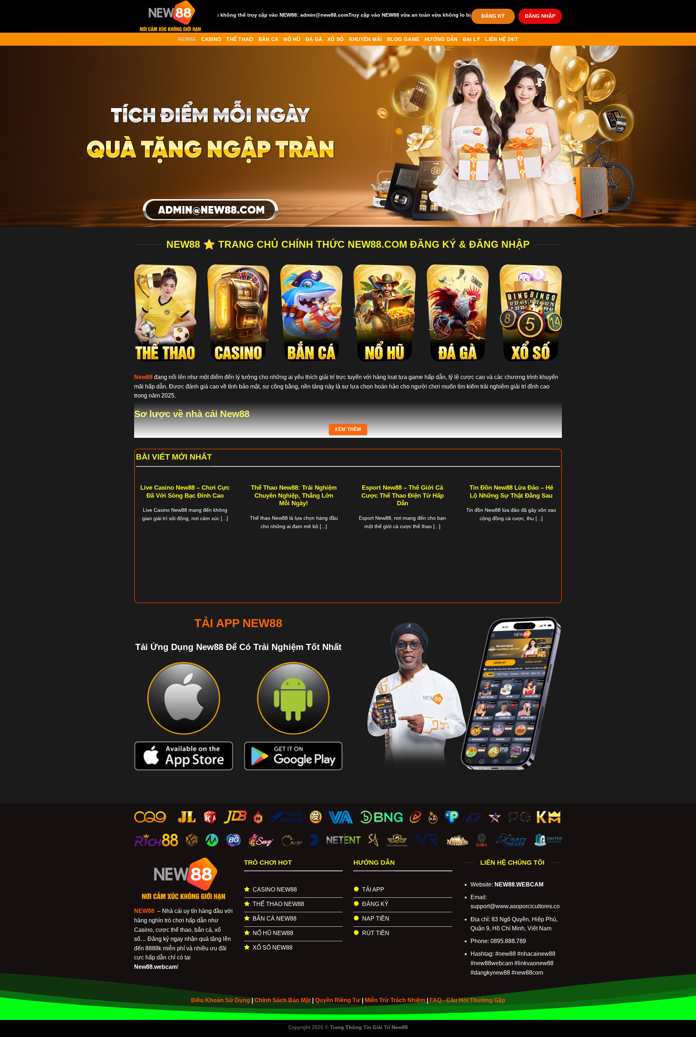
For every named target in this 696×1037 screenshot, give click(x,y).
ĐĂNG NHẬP (540, 16)
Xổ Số (335, 39)
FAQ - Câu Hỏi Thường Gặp (467, 1000)
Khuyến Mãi (365, 39)
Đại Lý (471, 39)
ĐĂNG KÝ (493, 16)
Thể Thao (239, 39)
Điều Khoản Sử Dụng (220, 1000)
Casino (211, 39)
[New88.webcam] (170, 16)
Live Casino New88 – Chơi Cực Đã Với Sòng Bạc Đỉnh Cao (184, 491)
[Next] (547, 518)
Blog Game (403, 39)
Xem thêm (348, 429)
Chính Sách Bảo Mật (282, 1000)
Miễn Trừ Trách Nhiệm (395, 1000)
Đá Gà (314, 39)
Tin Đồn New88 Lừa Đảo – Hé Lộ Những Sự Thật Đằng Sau (511, 491)
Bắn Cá (268, 39)
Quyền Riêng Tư (337, 1000)
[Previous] (148, 518)
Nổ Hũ (291, 39)
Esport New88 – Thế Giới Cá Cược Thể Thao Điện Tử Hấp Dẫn (402, 495)
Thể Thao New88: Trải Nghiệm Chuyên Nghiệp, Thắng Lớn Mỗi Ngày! (294, 495)
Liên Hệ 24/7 (501, 39)
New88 (187, 39)
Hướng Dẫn (441, 39)
